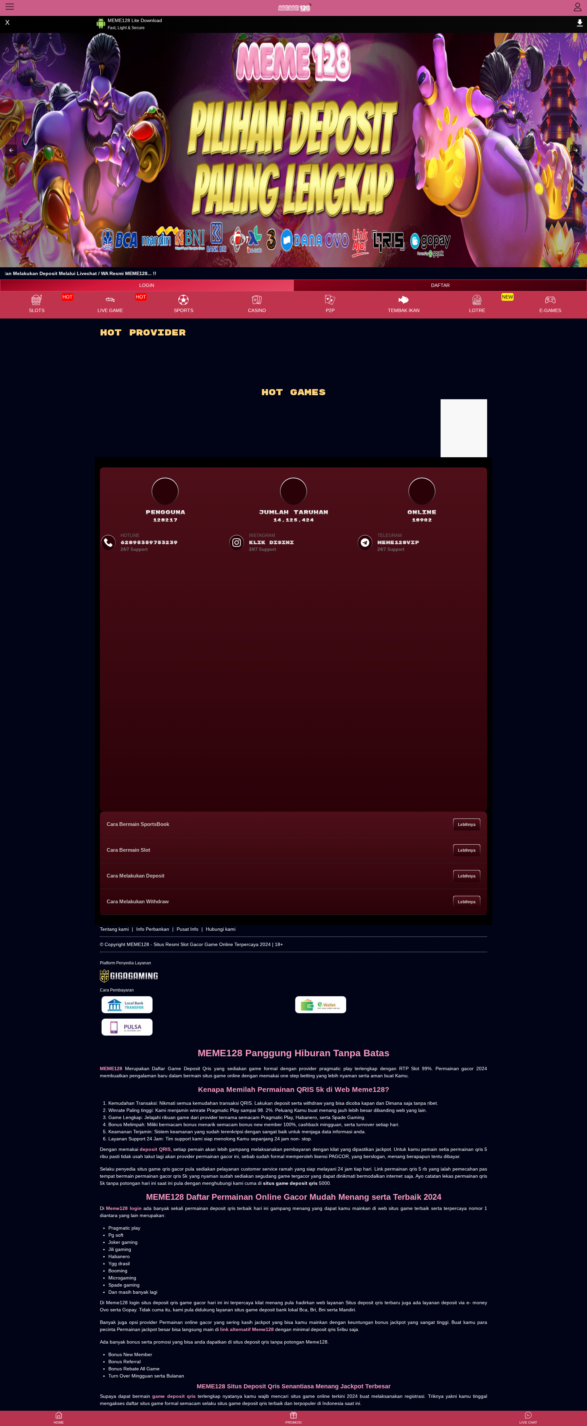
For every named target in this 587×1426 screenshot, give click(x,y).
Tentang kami (114, 929)
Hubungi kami (220, 929)
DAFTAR (440, 285)
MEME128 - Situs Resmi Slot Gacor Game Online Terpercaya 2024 (199, 944)
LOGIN (146, 285)
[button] (11, 150)
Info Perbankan (152, 929)
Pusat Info (187, 929)
